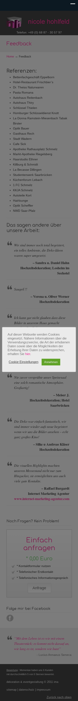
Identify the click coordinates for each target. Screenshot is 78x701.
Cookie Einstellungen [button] (23, 362)
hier (27, 354)
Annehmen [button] (51, 362)
